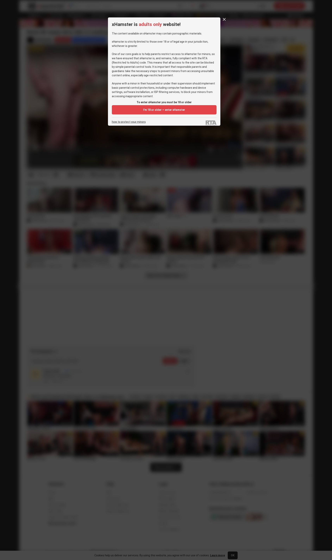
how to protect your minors (129, 121)
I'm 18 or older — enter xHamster (164, 109)
